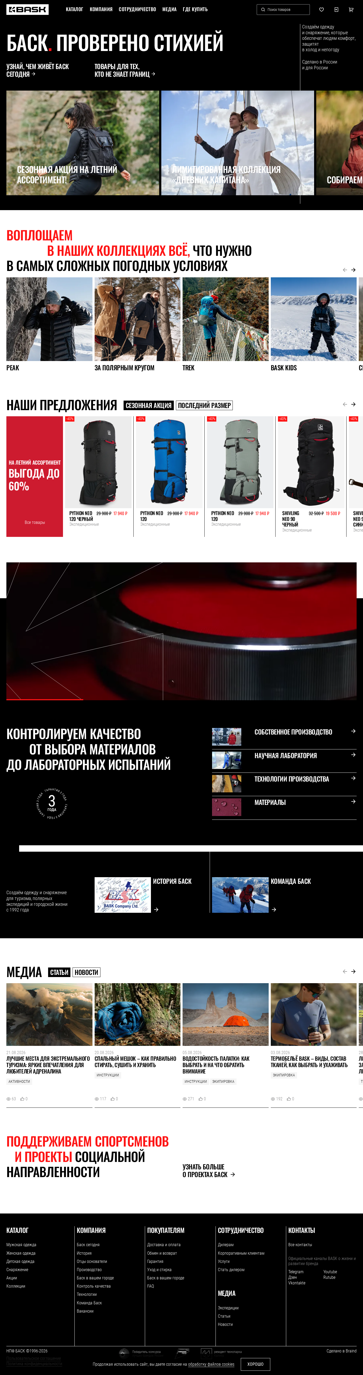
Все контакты (300, 1244)
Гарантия (155, 1261)
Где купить (195, 9)
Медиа (169, 9)
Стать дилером (231, 1269)
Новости (86, 972)
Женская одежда (21, 1253)
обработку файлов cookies (211, 1364)
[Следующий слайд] (23, 207)
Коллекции (15, 1286)
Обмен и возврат (162, 1253)
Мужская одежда (21, 1244)
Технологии (87, 1294)
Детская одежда (20, 1261)
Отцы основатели (92, 1261)
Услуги (224, 1261)
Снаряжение (17, 1269)
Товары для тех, (122, 70)
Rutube (329, 1277)
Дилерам (226, 1244)
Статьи (59, 972)
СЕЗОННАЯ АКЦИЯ (149, 405)
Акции (11, 1277)
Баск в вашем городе (95, 1277)
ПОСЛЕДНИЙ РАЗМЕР (204, 405)
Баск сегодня (88, 1244)
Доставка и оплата (164, 1244)
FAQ (150, 1286)
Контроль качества (94, 1286)
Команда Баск (89, 1302)
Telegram (295, 1271)
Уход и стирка (159, 1269)
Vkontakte (296, 1282)
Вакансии (85, 1311)
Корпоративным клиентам (241, 1253)
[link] (27, 9)
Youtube (330, 1271)
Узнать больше (205, 1170)
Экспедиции (228, 1307)
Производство (89, 1269)
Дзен (292, 1277)
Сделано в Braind (342, 1350)
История (84, 1253)
